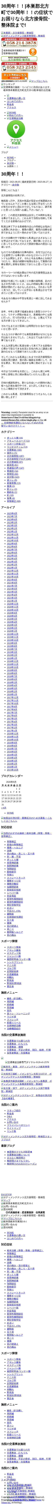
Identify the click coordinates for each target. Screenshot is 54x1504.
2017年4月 (12, 721)
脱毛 (9, 1010)
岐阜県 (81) (12, 465)
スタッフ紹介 (14, 1110)
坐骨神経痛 (12, 862)
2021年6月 (12, 589)
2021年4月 (12, 595)
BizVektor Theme (33, 1500)
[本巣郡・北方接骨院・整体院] (17, 33)
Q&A (9, 1116)
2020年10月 (12, 610)
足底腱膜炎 (12, 974)
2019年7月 (12, 649)
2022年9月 (12, 543)
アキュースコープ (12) (18, 441)
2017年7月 (12, 712)
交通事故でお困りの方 (18, 1041)
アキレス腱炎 (14, 950)
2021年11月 (12, 574)
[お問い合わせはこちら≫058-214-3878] (9, 1224)
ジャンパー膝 (14, 956)
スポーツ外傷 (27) (16, 444)
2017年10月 (12, 703)
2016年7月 (12, 749)
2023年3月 (12, 525)
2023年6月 (12, 519)
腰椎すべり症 (14, 881)
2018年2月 (12, 691)
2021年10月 (12, 577)
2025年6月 (12, 513)
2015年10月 (12, 770)
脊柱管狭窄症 (14, 905)
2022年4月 (12, 558)
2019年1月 (12, 658)
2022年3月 (12, 561)
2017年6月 (12, 715)
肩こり (10, 929)
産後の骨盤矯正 (15, 844)
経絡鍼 (10, 1004)
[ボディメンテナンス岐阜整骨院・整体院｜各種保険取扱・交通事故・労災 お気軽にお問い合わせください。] (19, 42)
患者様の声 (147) (15, 468)
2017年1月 (12, 730)
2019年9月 (12, 643)
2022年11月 (12, 537)
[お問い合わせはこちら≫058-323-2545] (9, 1206)
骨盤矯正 (11, 841)
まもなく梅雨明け (16, 1158)
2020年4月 (12, 622)
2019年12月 (12, 634)
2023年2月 (12, 528)
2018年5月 (12, 682)
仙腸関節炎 (12, 887)
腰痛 (9, 923)
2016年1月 (12, 767)
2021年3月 (12, 598)
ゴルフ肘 (11, 968)
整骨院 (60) (12, 474)
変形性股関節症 (15, 899)
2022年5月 (12, 555)
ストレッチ (12, 1019)
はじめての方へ (15, 101)
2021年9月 (12, 580)
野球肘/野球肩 (14, 983)
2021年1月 (12, 601)
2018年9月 (12, 670)
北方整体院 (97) (15, 462)
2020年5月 (12, 619)
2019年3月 (12, 652)
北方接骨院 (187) (15, 456)
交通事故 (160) (14, 450)
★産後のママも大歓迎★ (19, 1152)
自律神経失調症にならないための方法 (22, 423)
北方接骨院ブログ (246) (19, 459)
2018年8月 (12, 673)
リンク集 (11, 1131)
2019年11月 (12, 637)
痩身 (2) (11, 486)
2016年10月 (12, 739)
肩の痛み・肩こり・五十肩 (21, 853)
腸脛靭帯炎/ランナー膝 (19, 959)
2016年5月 (12, 755)
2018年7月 (12, 676)
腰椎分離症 (12, 884)
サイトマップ (14, 1128)
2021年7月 (12, 586)
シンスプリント (15, 962)
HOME (10, 813)
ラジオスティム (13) (17, 447)
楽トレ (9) (12, 480)
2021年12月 (12, 571)
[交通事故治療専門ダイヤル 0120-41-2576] (27, 1062)
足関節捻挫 (12, 971)
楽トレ (10, 1425)
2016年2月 (12, 764)
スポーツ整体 (14, 947)
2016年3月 (12, 761)
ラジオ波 (11, 1016)
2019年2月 (12, 655)
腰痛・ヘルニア (15, 847)
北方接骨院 (19, 1497)
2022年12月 (12, 534)
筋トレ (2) (12, 489)
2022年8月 (12, 546)
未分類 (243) (13, 477)
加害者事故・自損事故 (18, 1053)
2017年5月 (12, 718)
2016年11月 (12, 736)
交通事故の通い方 (16, 98)
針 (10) (10, 495)
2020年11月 (12, 607)
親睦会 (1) (12, 492)
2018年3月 (12, 688)
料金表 (10, 104)
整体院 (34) (12, 471)
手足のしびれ (14, 911)
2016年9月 (12, 743)
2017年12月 (12, 697)
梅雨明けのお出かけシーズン (22, 1164)
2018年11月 (12, 664)
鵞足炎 (10, 986)
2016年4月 (12, 758)
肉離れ (10, 977)
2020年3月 (12, 625)
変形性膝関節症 (15, 902)
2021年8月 (12, 583)
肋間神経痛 (12, 865)
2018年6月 (12, 679)
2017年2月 (12, 727)
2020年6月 (12, 616)
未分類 (15, 185)
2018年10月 (12, 667)
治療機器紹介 (14, 1028)
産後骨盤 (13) (13, 483)
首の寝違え (12, 926)
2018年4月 (12, 685)
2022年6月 (12, 552)
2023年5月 (12, 522)
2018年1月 (12, 694)
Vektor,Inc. (6, 1502)
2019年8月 (12, 646)
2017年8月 (12, 709)
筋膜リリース (14, 1022)
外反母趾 (11, 896)
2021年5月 (12, 592)
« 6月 (3, 808)
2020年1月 (12, 631)
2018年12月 (12, 661)
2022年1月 (12, 568)
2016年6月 (12, 752)
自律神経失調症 (15, 917)
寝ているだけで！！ (13, 426)
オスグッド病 (14, 953)
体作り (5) (12, 453)
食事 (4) (11, 498)
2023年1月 (12, 531)
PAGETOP (6, 1194)
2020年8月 (12, 613)
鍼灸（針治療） (15, 998)
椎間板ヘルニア (15, 932)
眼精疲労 (11, 872)
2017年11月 (12, 700)
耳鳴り (10, 875)
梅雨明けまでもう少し (18, 1161)
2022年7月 (12, 549)
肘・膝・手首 (14, 856)
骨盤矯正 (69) (13, 501)
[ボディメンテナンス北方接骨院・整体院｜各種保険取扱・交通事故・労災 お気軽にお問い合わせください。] (19, 67)
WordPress (17, 1500)
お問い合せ (12, 1122)
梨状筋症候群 (14, 890)
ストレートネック (16, 878)
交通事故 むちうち (17, 1044)
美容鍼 (10, 1007)
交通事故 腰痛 (15, 1047)
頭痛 (9, 850)
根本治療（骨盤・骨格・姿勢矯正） (25, 1250)
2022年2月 (12, 564)
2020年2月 (12, 628)
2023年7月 (12, 516)
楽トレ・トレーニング (18, 1013)
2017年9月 (12, 706)
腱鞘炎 (10, 914)
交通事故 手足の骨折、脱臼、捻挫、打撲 (29, 1050)
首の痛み (11, 935)
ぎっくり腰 (12, 859)
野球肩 (10, 980)
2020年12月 (12, 604)
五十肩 (10, 920)
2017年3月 (12, 724)
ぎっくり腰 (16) (15, 438)
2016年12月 (12, 733)
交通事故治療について (18, 1155)
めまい (10, 908)
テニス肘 (11, 965)
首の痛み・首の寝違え (18, 1265)
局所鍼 (10, 1001)
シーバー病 (12, 893)
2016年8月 (12, 746)
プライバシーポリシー (18, 1125)
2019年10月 (12, 640)
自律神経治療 (14, 1025)
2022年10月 (12, 540)
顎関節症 (11, 869)
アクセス (11, 107)
